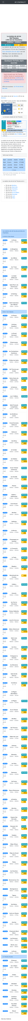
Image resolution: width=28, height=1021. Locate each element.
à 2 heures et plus (8, 956)
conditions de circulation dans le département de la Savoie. (14, 79)
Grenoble (14, 194)
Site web (4, 88)
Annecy (14, 190)
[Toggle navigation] (3, 2)
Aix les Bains (15, 192)
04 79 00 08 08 (18, 86)
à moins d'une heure (8, 236)
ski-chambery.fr (20, 2)
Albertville (14, 187)
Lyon (13, 196)
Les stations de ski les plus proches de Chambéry (14, 232)
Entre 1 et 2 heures (8, 312)
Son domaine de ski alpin (11, 51)
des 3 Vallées (18, 134)
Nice (13, 198)
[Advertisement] (14, 19)
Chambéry (15, 189)
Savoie (15, 96)
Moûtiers (3, 98)
